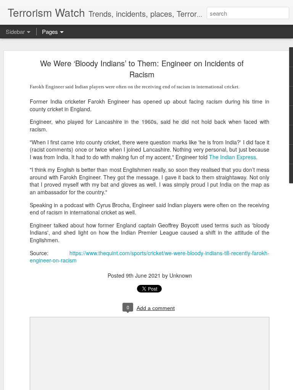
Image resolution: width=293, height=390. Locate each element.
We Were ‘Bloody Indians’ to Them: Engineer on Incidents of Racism (142, 69)
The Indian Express (232, 157)
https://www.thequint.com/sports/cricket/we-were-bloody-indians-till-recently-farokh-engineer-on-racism (149, 256)
